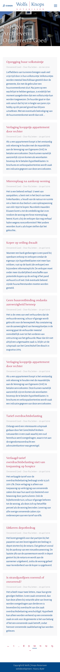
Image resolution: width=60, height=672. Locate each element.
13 (52, 646)
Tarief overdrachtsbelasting (24, 416)
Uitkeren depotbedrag (20, 528)
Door (30, 67)
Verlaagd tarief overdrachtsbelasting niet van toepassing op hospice (25, 462)
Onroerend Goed (13, 67)
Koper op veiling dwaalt (21, 242)
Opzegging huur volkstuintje (25, 62)
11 (40, 646)
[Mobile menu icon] (55, 5)
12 (46, 646)
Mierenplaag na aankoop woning (28, 181)
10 (34, 646)
